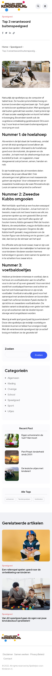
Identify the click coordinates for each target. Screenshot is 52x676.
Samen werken (21, 654)
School (11, 394)
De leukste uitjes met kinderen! (32, 470)
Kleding (12, 383)
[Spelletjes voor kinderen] (11, 6)
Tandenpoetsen (24, 499)
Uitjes (11, 411)
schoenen (10, 499)
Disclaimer (8, 654)
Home (5, 46)
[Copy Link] (14, 33)
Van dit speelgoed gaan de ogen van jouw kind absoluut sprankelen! (24, 619)
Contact (7, 658)
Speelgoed (16, 46)
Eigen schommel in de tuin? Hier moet (32, 436)
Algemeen (13, 377)
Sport (11, 405)
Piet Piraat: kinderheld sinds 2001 (32, 453)
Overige (12, 389)
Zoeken (9, 348)
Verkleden (39, 499)
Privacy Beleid (37, 654)
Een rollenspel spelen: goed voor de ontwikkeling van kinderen (21, 571)
